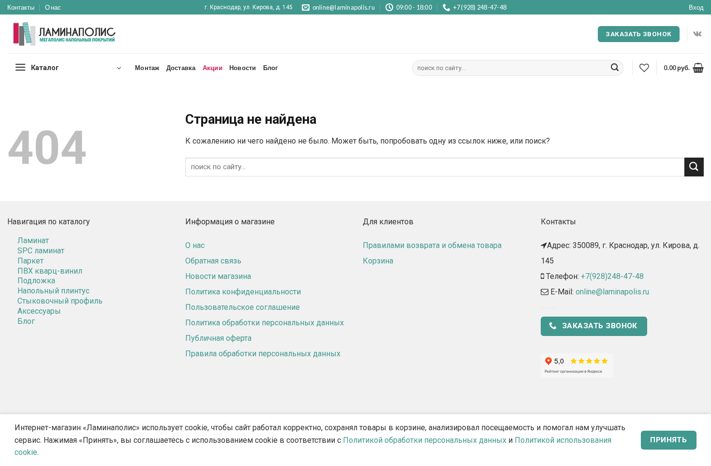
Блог (270, 68)
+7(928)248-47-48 (612, 276)
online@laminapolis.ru (612, 291)
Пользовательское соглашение (242, 307)
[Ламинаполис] (64, 34)
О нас (53, 7)
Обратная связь (213, 260)
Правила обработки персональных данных (263, 353)
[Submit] (615, 68)
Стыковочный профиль (60, 301)
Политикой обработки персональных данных (424, 440)
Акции (212, 68)
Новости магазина (218, 276)
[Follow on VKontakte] (697, 33)
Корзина (378, 260)
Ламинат (33, 240)
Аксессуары (39, 311)
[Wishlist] (644, 67)
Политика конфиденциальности (243, 291)
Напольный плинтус (53, 290)
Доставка (181, 68)
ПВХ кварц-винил (49, 271)
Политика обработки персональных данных (264, 322)
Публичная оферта (218, 338)
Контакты (20, 7)
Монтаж (147, 68)
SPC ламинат (40, 250)
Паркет (30, 260)
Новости (242, 68)
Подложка (36, 280)
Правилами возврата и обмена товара (432, 245)
